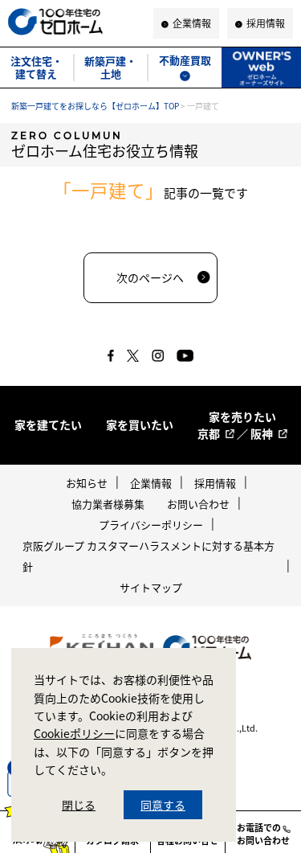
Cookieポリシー (74, 733)
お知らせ (87, 482)
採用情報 (215, 482)
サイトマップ (151, 587)
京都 (208, 433)
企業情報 (151, 482)
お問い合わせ (198, 503)
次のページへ (150, 277)
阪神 (261, 433)
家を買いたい (139, 424)
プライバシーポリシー (151, 524)
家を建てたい (48, 424)
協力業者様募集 (107, 503)
